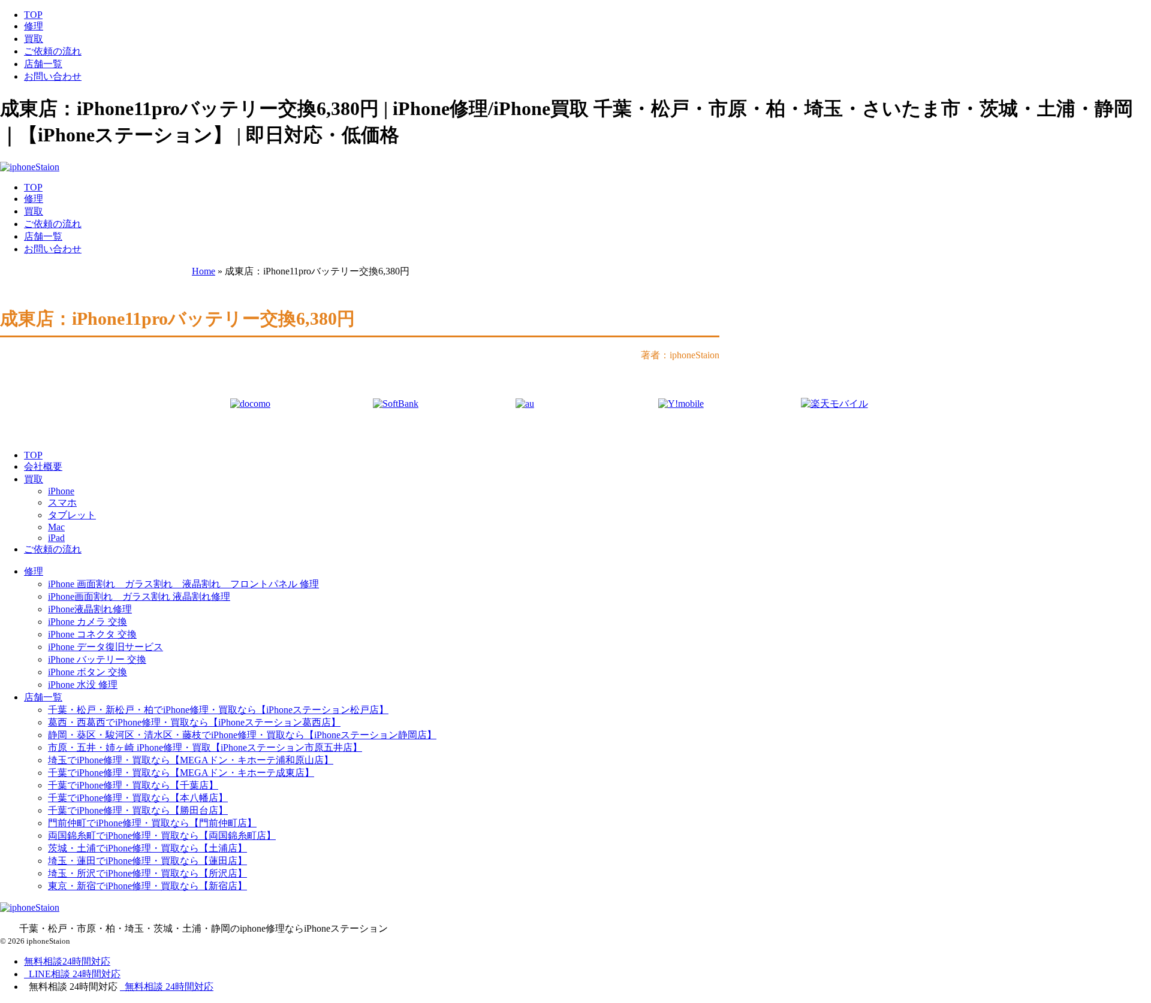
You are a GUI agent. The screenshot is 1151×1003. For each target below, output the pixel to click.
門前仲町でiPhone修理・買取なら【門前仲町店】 (152, 823)
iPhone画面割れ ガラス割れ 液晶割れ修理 (139, 596)
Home (203, 271)
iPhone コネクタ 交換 (92, 634)
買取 (33, 39)
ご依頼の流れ (53, 51)
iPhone (61, 491)
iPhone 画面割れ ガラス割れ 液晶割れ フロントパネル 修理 (183, 584)
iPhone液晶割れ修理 (90, 609)
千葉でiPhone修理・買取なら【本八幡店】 (138, 798)
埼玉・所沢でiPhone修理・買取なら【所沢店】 (147, 873)
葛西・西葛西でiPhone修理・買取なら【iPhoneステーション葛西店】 (194, 722)
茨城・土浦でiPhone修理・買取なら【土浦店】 (147, 848)
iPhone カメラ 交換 (87, 622)
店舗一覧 (43, 64)
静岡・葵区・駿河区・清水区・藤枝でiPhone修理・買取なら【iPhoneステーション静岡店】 (242, 735)
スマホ (62, 502)
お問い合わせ (53, 76)
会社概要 (43, 466)
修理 (33, 26)
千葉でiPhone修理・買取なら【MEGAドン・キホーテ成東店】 (181, 773)
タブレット (72, 515)
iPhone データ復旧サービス (105, 647)
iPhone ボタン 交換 (87, 672)
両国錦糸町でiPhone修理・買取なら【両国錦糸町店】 (162, 835)
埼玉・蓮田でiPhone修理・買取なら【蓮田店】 (147, 861)
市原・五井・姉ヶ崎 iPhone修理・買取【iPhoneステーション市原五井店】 (205, 747)
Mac (56, 527)
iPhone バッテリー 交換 (97, 659)
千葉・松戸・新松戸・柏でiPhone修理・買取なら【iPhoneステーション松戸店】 (218, 710)
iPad (56, 538)
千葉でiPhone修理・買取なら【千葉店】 (133, 785)
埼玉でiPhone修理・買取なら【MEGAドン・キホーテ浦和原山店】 (190, 760)
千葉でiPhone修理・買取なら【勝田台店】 (138, 810)
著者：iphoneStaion (680, 355)
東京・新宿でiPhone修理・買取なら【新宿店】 (147, 886)
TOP (33, 15)
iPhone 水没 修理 (82, 684)
